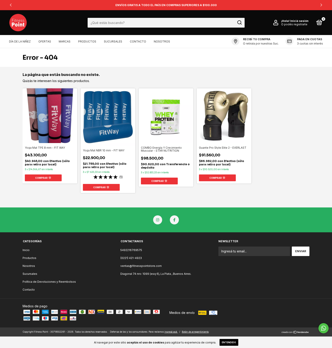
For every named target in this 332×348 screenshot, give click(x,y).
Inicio (26, 250)
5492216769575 (131, 250)
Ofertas (44, 41)
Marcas (64, 41)
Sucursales (113, 41)
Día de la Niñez (20, 41)
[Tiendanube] (295, 332)
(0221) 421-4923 (131, 258)
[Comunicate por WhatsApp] (323, 328)
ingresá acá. (171, 331)
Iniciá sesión (299, 21)
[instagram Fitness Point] (157, 219)
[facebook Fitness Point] (174, 219)
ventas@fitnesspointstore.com (141, 266)
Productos (87, 41)
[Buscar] (239, 23)
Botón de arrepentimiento (195, 331)
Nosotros (162, 41)
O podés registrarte (294, 24)
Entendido (229, 342)
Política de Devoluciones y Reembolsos (49, 281)
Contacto (138, 41)
